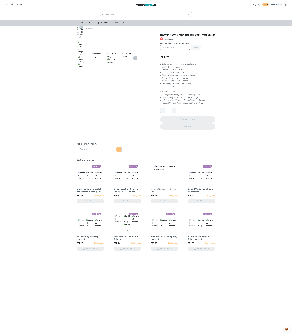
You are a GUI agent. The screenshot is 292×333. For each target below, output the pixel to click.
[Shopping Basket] (259, 4)
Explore (19, 4)
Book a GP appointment (98, 23)
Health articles (129, 23)
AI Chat (10, 4)
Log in (265, 4)
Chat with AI (115, 23)
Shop (80, 23)
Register (274, 4)
